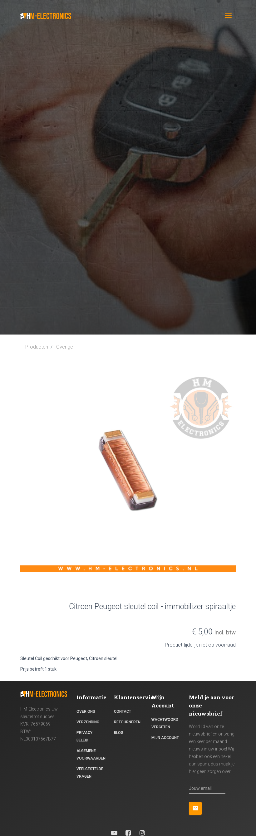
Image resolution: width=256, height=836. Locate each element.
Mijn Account (165, 738)
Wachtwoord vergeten (164, 723)
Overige (64, 347)
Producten (36, 347)
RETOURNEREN (127, 722)
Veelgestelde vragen (89, 773)
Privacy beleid (84, 736)
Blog (118, 733)
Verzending (87, 722)
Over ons (85, 711)
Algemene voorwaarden (91, 754)
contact (122, 711)
